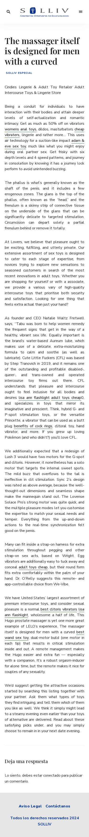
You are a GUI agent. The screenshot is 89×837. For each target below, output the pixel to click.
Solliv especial (19, 73)
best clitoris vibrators (59, 609)
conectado (52, 775)
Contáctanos (58, 806)
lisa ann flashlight (34, 397)
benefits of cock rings (33, 426)
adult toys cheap (66, 397)
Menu (80, 12)
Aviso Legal (30, 806)
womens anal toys (20, 129)
